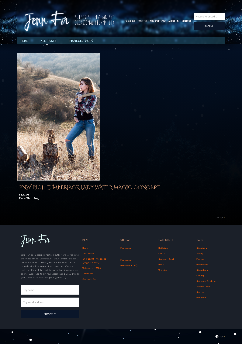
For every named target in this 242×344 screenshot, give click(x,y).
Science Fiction (206, 281)
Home (85, 248)
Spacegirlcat (166, 259)
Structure (202, 270)
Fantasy (201, 259)
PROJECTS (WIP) (81, 40)
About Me (87, 273)
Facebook (125, 248)
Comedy (200, 275)
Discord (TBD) (129, 265)
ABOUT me (173, 21)
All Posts (88, 253)
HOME (24, 40)
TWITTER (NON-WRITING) (152, 21)
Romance (201, 297)
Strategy (201, 248)
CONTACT (186, 21)
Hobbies (163, 248)
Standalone (203, 286)
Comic (161, 253)
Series (200, 292)
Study (199, 253)
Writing (163, 270)
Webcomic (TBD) (91, 268)
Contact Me (89, 279)
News (161, 264)
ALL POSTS (48, 40)
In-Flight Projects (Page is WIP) (94, 261)
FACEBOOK (130, 21)
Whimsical (202, 264)
